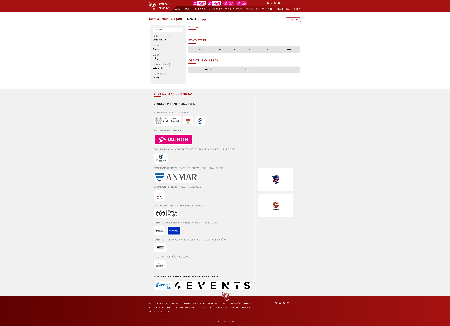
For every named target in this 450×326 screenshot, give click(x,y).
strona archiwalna (160, 308)
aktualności (182, 9)
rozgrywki (199, 9)
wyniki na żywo (233, 9)
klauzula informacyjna (214, 308)
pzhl (270, 9)
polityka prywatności (186, 308)
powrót (293, 20)
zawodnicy (215, 9)
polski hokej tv (255, 9)
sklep (297, 9)
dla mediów (283, 9)
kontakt (234, 308)
